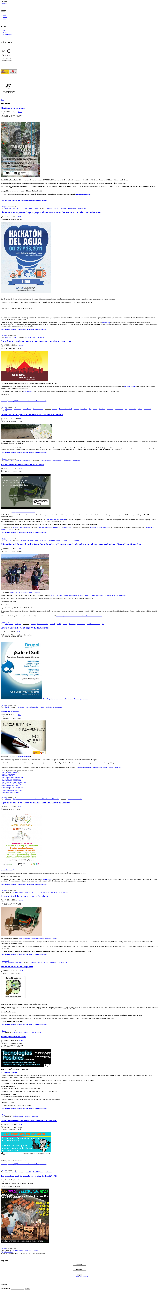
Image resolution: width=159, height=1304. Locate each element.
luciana (20, 112)
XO (103, 624)
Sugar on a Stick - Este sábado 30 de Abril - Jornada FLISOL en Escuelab (35, 803)
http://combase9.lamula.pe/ (10, 785)
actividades (8, 208)
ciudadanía (8, 540)
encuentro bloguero (10, 711)
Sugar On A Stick (64, 892)
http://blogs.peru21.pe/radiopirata (11, 780)
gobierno (76, 409)
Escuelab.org (106, 322)
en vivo (5, 32)
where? (5, 17)
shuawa (65, 624)
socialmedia (132, 409)
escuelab (49, 208)
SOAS (37, 892)
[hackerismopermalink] (21, 935)
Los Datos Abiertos (130, 386)
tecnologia (35, 1116)
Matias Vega (67, 460)
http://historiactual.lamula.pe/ (10, 772)
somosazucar (81, 624)
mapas (95, 409)
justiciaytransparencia (53, 527)
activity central (9, 624)
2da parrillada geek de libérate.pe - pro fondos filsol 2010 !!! (29, 1176)
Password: (79, 1269)
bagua (13, 460)
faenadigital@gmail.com (82, 194)
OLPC (59, 624)
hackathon (41, 337)
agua (14, 337)
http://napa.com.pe (7, 775)
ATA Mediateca (7, 34)
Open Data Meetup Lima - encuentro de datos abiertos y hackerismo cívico (36, 341)
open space (110, 409)
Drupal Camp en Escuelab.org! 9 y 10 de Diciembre (25, 628)
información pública (54, 540)
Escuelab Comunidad (60, 208)
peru (126, 409)
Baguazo (19, 460)
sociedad (64, 540)
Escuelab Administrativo (75, 799)
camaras (7, 1172)
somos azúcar (45, 892)
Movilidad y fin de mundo (13, 108)
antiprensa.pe (43, 527)
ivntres (21, 1040)
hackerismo (84, 409)
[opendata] (24, 380)
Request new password (81, 1276)
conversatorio (27, 460)
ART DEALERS (18, 208)
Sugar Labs (54, 892)
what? (4, 15)
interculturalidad (57, 460)
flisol (26, 892)
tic (69, 540)
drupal (7, 707)
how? (4, 19)
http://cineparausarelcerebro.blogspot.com (14, 784)
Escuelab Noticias (30, 337)
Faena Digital (72, 208)
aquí (25, 1161)
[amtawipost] (25, 589)
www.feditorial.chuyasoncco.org (12, 790)
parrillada (49, 707)
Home (2, 100)
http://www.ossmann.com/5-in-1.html (45, 938)
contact (5, 30)
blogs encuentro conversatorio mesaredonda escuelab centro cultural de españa (36, 799)
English (4, 1)
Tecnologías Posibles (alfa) (13, 1036)
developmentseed (38, 409)
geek (30, 1250)
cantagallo (18, 624)
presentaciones (57, 707)
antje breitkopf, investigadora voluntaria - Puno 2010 (24, 592)
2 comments (5, 622)
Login (4, 207)
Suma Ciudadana (66, 527)
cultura (36, 208)
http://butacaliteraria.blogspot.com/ (13, 787)
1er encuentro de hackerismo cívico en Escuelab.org (25, 896)
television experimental (93, 624)
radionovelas (76, 460)
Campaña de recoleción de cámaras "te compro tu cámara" (29, 1120)
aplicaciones (8, 409)
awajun (7, 460)
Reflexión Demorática (19, 527)
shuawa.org (72, 624)
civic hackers (17, 409)
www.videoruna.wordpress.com (11, 779)
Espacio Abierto (27, 391)
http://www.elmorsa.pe (8, 774)
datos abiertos (27, 409)
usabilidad (4, 410)
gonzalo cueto (82, 208)
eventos (42, 707)
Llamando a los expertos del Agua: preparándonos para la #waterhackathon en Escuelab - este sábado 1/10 (51, 212)
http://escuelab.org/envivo (9, 1072)
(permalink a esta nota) (7, 870)
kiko (19, 216)
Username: (79, 1264)
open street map (36, 1032)
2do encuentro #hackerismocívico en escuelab (22, 464)
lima (90, 409)
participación (119, 409)
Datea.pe (28, 527)
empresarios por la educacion (13, 962)
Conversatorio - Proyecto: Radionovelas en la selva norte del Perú (32, 414)
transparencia (147, 409)
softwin (140, 409)
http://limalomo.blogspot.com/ (11, 792)
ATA (30, 208)
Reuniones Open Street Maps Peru (17, 966)
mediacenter (48, 1172)
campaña (14, 1172)
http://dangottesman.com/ (26, 938)
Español (4, 3)
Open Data (102, 409)
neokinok (52, 624)
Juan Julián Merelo (24, 756)
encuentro (42, 208)
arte (26, 208)
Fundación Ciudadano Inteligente (56, 519)
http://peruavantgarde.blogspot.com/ (12, 777)
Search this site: (6, 1288)
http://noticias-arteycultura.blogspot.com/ (14, 782)
